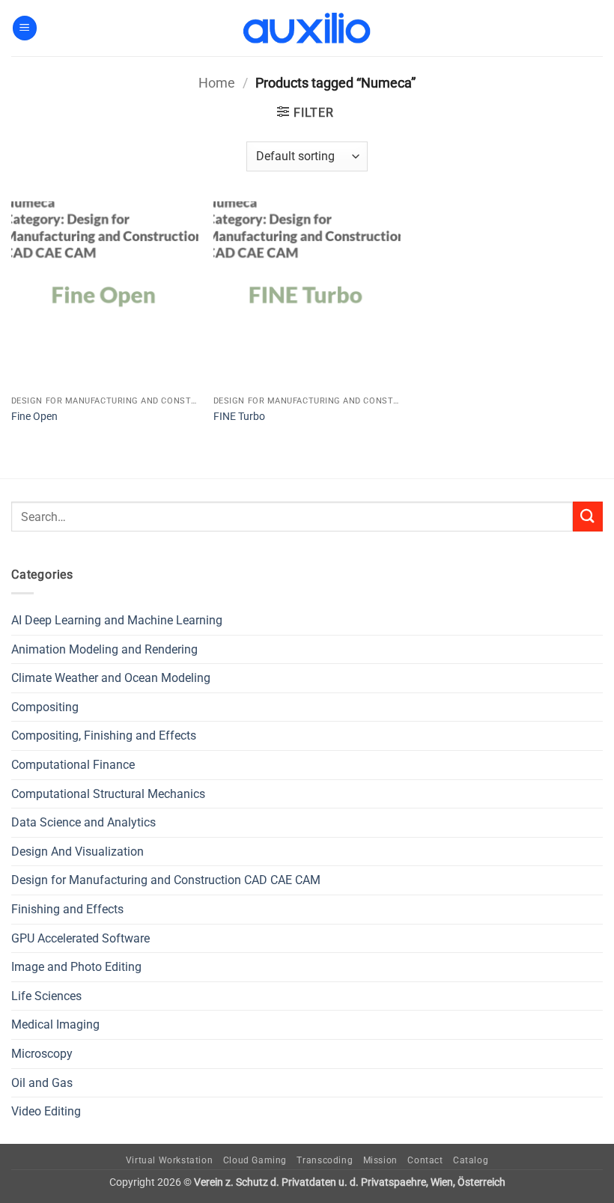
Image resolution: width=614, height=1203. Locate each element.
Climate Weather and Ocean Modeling (110, 678)
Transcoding (325, 1160)
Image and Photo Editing (76, 967)
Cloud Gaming (255, 1160)
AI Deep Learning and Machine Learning (116, 620)
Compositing (45, 707)
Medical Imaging (55, 1024)
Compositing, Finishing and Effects (103, 735)
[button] (25, 28)
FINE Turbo (239, 416)
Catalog (470, 1160)
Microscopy (42, 1054)
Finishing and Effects (67, 909)
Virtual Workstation (169, 1160)
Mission (380, 1160)
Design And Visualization (77, 851)
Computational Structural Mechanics (108, 794)
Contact (425, 1160)
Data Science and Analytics (83, 822)
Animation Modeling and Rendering (104, 649)
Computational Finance (73, 765)
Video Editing (46, 1111)
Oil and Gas (42, 1083)
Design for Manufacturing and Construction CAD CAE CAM (165, 880)
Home (216, 83)
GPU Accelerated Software (80, 938)
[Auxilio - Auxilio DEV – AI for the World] (307, 28)
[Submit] (588, 516)
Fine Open (34, 416)
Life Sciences (46, 996)
